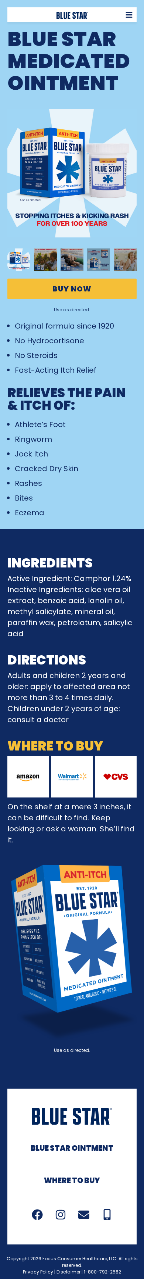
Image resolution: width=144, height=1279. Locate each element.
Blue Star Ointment (72, 1148)
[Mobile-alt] (107, 1214)
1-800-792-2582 (102, 1272)
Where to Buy (72, 1180)
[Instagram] (60, 1214)
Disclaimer (68, 1272)
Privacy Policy (38, 1272)
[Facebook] (37, 1214)
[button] (129, 14)
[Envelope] (84, 1214)
